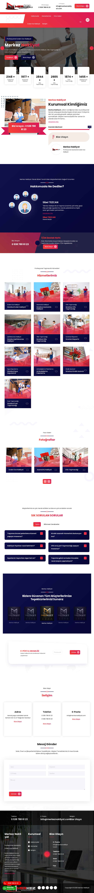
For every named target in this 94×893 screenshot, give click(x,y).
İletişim (44, 24)
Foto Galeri (58, 16)
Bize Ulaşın (81, 6)
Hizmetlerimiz (46, 16)
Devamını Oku (53, 122)
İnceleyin (10, 57)
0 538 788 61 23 (20, 244)
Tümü (37, 524)
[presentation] (2, 48)
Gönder (73, 652)
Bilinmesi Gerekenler (51, 524)
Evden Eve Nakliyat (33, 24)
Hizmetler (34, 846)
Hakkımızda (35, 16)
